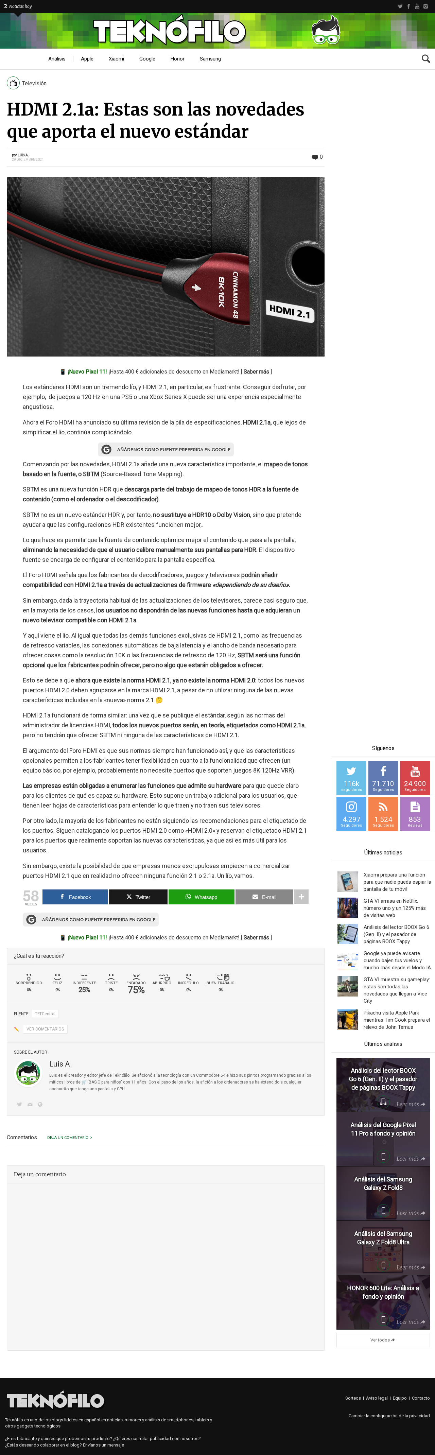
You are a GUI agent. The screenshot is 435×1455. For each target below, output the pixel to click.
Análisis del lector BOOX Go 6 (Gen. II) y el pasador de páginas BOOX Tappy (396, 934)
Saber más (256, 371)
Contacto (421, 1398)
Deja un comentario (67, 1138)
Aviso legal (377, 1398)
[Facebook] (408, 6)
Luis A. (23, 155)
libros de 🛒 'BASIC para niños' (93, 1082)
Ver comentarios (45, 1029)
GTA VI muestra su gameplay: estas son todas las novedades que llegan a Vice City (397, 990)
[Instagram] (425, 6)
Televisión (34, 83)
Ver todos (380, 1340)
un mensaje (113, 1445)
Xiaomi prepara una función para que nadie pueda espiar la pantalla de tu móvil (397, 882)
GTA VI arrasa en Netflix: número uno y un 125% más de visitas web (395, 908)
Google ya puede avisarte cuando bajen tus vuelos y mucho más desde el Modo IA (397, 960)
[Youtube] (417, 6)
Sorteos (353, 1398)
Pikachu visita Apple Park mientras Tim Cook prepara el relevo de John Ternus (397, 1020)
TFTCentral (45, 1013)
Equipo (400, 1398)
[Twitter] (400, 6)
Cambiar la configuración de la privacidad (389, 1415)
